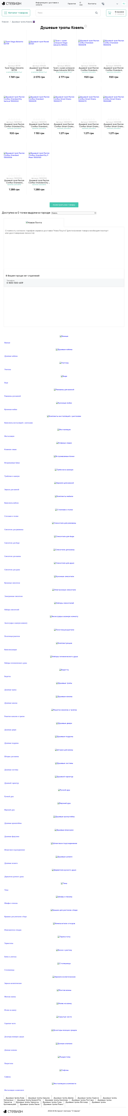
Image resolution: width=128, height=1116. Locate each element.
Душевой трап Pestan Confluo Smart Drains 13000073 (64, 125)
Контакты (92, 4)
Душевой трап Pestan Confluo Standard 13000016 (114, 69)
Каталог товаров (18, 12)
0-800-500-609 (15, 283)
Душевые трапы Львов (30, 1104)
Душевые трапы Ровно (53, 1104)
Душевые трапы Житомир (77, 1102)
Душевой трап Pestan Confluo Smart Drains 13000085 (114, 125)
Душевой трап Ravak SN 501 (39, 69)
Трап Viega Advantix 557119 (14, 69)
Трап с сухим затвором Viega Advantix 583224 (63, 69)
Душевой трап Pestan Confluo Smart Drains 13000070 (89, 125)
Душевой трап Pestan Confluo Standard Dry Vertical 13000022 (14, 125)
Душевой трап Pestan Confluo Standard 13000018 (89, 69)
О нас (81, 4)
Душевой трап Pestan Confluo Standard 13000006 (14, 181)
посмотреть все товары (64, 205)
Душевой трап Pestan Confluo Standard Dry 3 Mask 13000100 (39, 181)
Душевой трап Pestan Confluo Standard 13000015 (39, 125)
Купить (14, 82)
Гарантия (72, 4)
